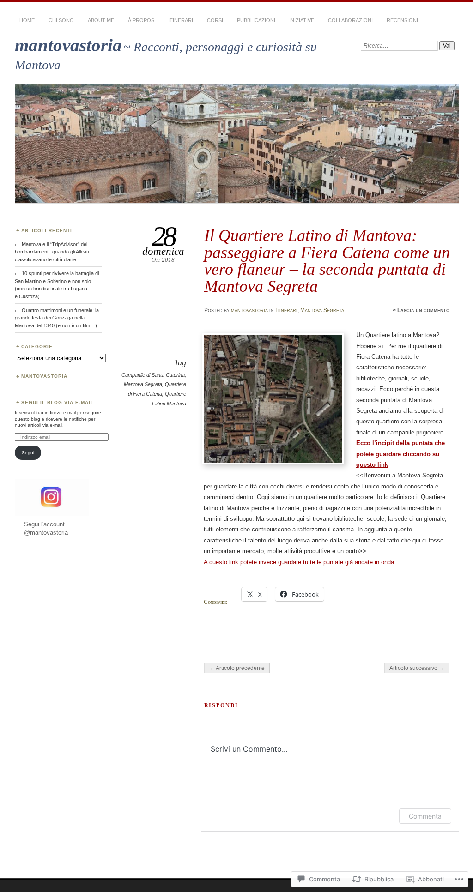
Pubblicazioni (256, 20)
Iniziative (301, 20)
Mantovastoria (44, 376)
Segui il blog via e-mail (57, 402)
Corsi (215, 20)
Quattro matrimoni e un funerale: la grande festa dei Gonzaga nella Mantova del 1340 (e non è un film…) (57, 317)
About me (101, 20)
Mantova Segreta (322, 310)
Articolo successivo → (416, 668)
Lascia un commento (423, 310)
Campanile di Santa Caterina (153, 375)
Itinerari (180, 20)
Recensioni (402, 20)
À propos (141, 20)
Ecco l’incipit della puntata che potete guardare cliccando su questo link (400, 454)
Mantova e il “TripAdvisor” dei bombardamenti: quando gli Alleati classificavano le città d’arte (52, 251)
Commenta (425, 816)
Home (27, 20)
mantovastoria (68, 45)
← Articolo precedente (237, 668)
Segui (28, 452)
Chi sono (61, 20)
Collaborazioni (350, 20)
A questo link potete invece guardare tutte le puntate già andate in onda (299, 562)
